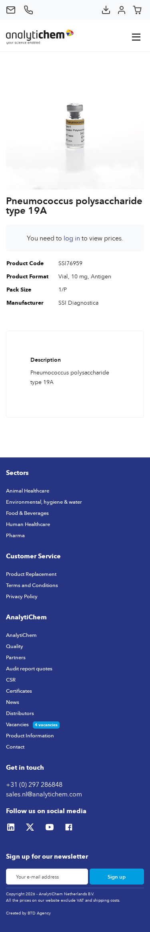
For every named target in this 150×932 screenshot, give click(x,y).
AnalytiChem (21, 635)
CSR (11, 679)
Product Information (30, 735)
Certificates (19, 690)
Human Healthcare (28, 524)
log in (72, 238)
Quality (14, 646)
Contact (15, 746)
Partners (16, 657)
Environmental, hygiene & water (44, 501)
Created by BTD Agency (28, 913)
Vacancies (17, 724)
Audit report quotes (29, 668)
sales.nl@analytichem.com (44, 794)
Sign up (117, 876)
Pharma (15, 535)
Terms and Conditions (32, 585)
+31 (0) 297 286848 (34, 784)
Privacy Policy (22, 596)
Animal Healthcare (27, 490)
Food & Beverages (27, 512)
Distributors (20, 713)
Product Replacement (31, 573)
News (12, 702)
